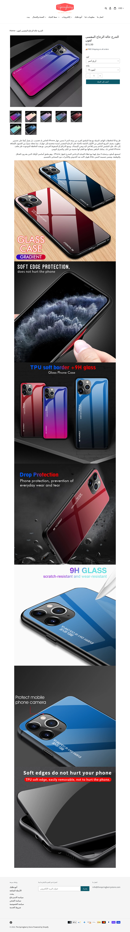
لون (87, 56)
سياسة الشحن (15, 900)
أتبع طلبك (13, 887)
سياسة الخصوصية (17, 904)
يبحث (12, 894)
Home (12, 30)
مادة (87, 65)
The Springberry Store (24, 927)
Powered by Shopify (40, 927)
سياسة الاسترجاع (16, 897)
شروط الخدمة (15, 907)
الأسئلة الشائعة (16, 890)
